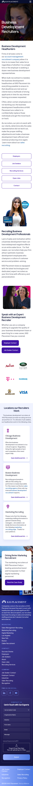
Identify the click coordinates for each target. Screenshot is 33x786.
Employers (16, 156)
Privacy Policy (22, 778)
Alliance (26, 783)
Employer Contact (10, 343)
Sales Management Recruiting (12, 628)
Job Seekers (16, 163)
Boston (4, 641)
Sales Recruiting (7, 681)
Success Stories (7, 651)
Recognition (6, 683)
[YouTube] (16, 693)
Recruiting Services (16, 171)
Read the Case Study (14, 582)
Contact (16, 185)
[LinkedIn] (4, 693)
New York (5, 638)
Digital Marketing (7, 633)
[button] (30, 1)
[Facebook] (10, 693)
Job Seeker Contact (11, 350)
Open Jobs (16, 178)
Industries (5, 678)
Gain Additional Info (18, 458)
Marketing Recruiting (9, 630)
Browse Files (16, 744)
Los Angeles (6, 635)
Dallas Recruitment (8, 643)
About (4, 659)
